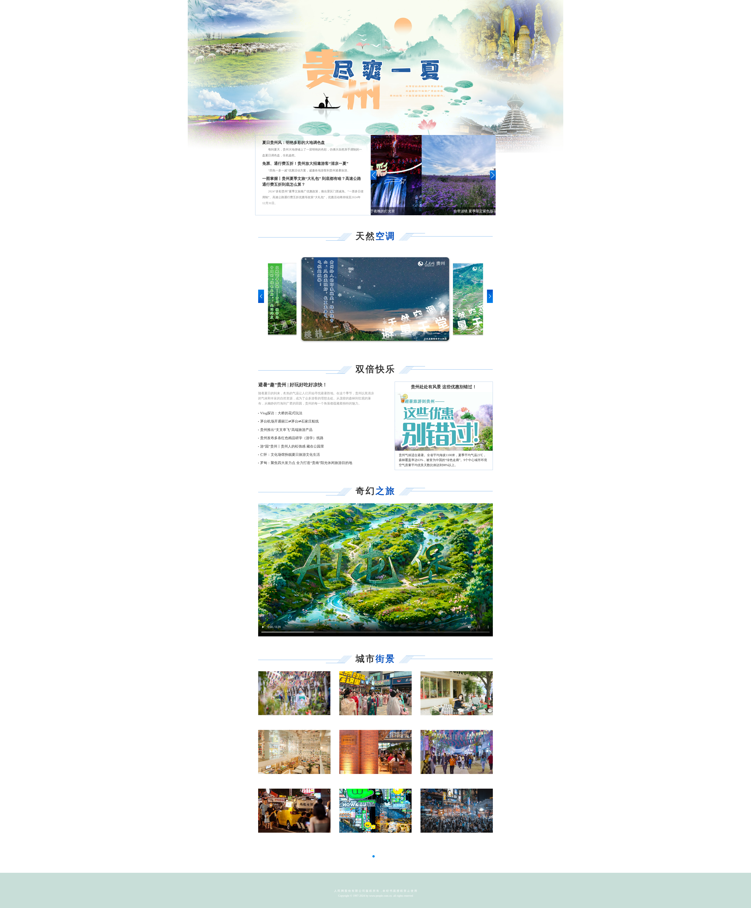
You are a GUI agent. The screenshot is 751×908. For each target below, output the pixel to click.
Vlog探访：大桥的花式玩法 (281, 413)
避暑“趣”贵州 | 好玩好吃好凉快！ (292, 384)
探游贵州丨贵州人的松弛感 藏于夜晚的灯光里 (434, 211)
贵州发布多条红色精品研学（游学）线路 (291, 438)
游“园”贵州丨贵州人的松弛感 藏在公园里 (292, 446)
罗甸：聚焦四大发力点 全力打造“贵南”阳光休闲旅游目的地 (306, 463)
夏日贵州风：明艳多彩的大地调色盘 (293, 142)
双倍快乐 (375, 369)
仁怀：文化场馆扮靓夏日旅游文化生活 (290, 455)
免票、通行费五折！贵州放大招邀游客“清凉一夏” (305, 163)
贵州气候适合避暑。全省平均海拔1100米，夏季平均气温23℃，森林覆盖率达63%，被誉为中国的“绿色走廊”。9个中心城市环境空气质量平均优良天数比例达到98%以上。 (443, 460)
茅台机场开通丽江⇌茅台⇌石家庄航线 (289, 421)
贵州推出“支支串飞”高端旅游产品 (286, 430)
